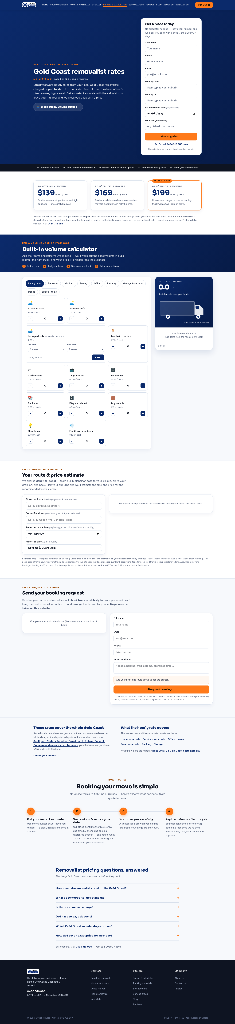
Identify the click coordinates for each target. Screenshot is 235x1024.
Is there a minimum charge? (117, 907)
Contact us (181, 983)
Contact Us (182, 5)
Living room (34, 283)
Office (97, 283)
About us (179, 978)
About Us (169, 5)
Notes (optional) (122, 659)
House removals (130, 739)
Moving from (152, 81)
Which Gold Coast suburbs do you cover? (117, 926)
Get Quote (204, 5)
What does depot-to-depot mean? (117, 898)
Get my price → (171, 136)
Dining (83, 283)
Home (45, 5)
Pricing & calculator (143, 978)
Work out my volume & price (58, 106)
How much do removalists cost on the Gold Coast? (117, 888)
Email (148, 68)
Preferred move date (60, 527)
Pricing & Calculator (115, 5)
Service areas (140, 993)
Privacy (168, 1017)
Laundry (112, 283)
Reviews (150, 5)
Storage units (140, 988)
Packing (146, 744)
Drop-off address (53, 513)
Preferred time (41, 541)
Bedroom (53, 283)
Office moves (176, 739)
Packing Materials (80, 5)
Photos (179, 988)
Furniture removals (154, 739)
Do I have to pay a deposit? (117, 917)
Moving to (150, 94)
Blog (159, 5)
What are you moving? (156, 120)
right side (71, 344)
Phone (148, 55)
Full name (119, 618)
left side (32, 344)
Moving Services (59, 5)
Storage (96, 5)
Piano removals (130, 744)
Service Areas (136, 5)
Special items (49, 292)
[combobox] (171, 87)
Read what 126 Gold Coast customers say (176, 750)
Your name (150, 42)
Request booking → (161, 689)
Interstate (96, 999)
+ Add (98, 357)
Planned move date (162, 107)
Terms (176, 1017)
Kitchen (69, 283)
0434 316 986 (55, 223)
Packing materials (142, 983)
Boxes (31, 292)
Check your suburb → (46, 755)
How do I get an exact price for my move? (117, 936)
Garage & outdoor (133, 283)
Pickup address (52, 499)
